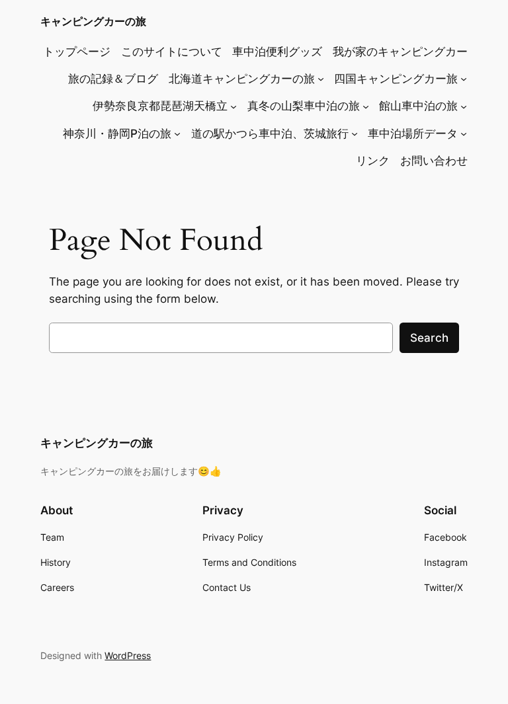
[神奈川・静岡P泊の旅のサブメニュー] (177, 133)
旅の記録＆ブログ (113, 78)
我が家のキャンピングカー (400, 51)
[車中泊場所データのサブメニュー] (463, 133)
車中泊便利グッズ (277, 51)
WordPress (128, 655)
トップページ (76, 51)
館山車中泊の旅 (418, 105)
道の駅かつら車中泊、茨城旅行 (270, 133)
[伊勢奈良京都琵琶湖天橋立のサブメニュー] (233, 105)
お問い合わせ (434, 160)
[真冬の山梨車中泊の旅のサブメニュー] (365, 105)
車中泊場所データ (413, 133)
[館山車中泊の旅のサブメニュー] (463, 105)
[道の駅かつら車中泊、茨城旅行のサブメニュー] (354, 133)
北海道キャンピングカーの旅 (242, 78)
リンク (373, 160)
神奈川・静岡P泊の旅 (117, 133)
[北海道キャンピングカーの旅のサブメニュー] (321, 78)
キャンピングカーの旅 (93, 21)
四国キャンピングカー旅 (396, 78)
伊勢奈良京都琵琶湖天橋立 (160, 105)
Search (429, 337)
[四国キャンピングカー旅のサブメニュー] (463, 78)
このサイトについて (171, 51)
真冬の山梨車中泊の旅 (303, 105)
